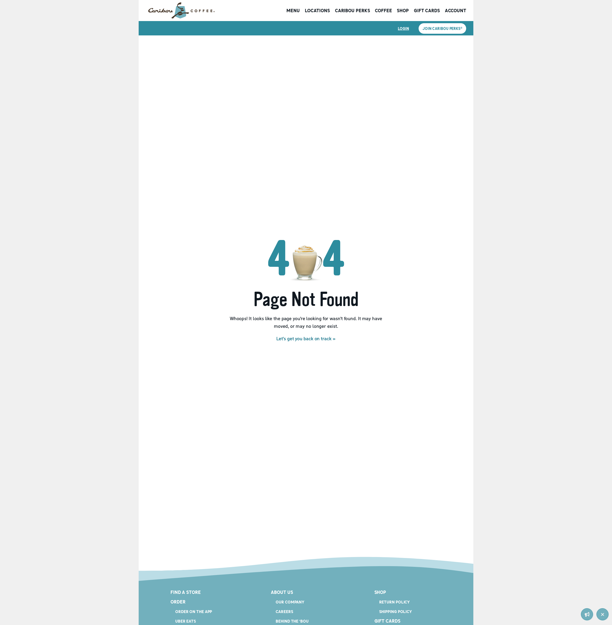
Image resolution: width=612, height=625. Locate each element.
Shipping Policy (395, 611)
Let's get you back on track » (305, 338)
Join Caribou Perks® (442, 28)
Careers (284, 611)
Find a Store (185, 592)
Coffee (383, 10)
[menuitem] (587, 614)
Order (178, 602)
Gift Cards (427, 10)
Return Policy (394, 601)
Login (403, 28)
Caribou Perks (352, 10)
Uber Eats (185, 621)
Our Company (290, 601)
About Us (282, 592)
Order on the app (193, 611)
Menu (293, 10)
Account (455, 10)
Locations (317, 10)
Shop (403, 10)
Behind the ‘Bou (292, 621)
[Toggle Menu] (602, 614)
